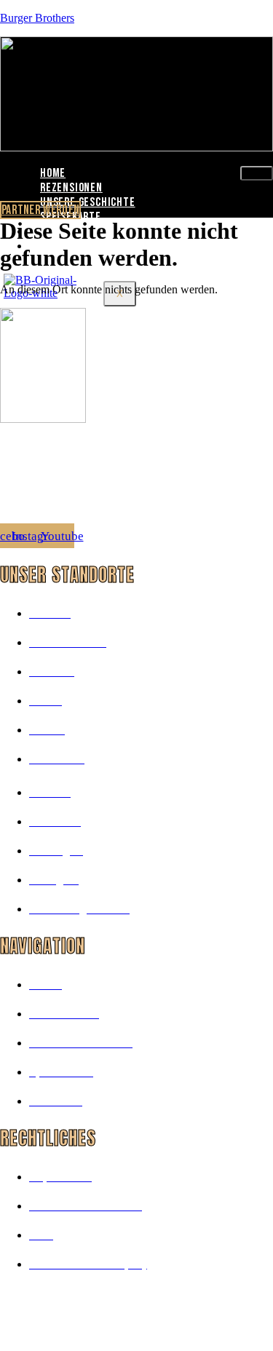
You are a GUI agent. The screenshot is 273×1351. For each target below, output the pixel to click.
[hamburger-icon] (256, 173)
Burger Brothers (37, 18)
